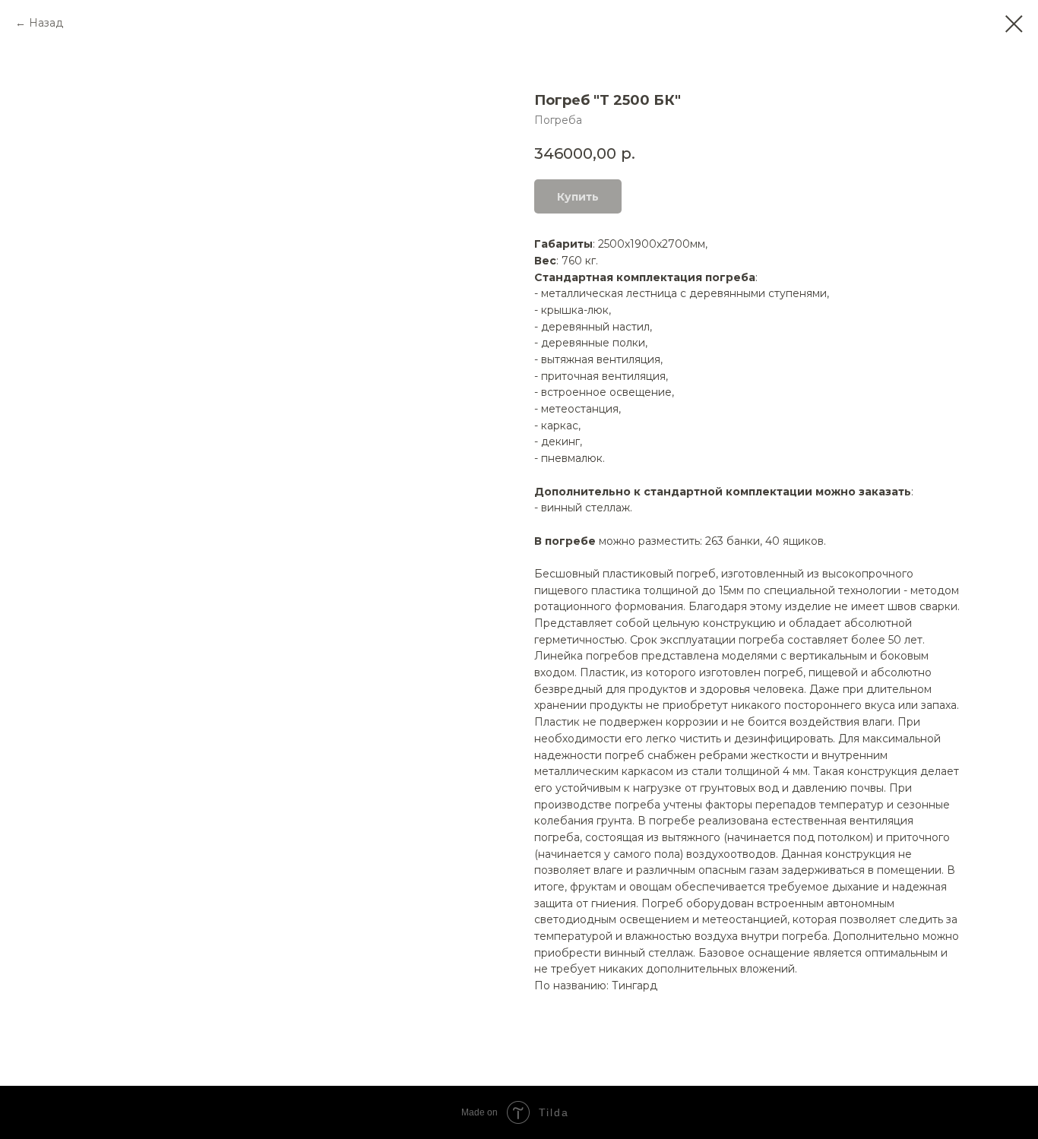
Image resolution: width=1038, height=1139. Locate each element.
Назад (46, 23)
